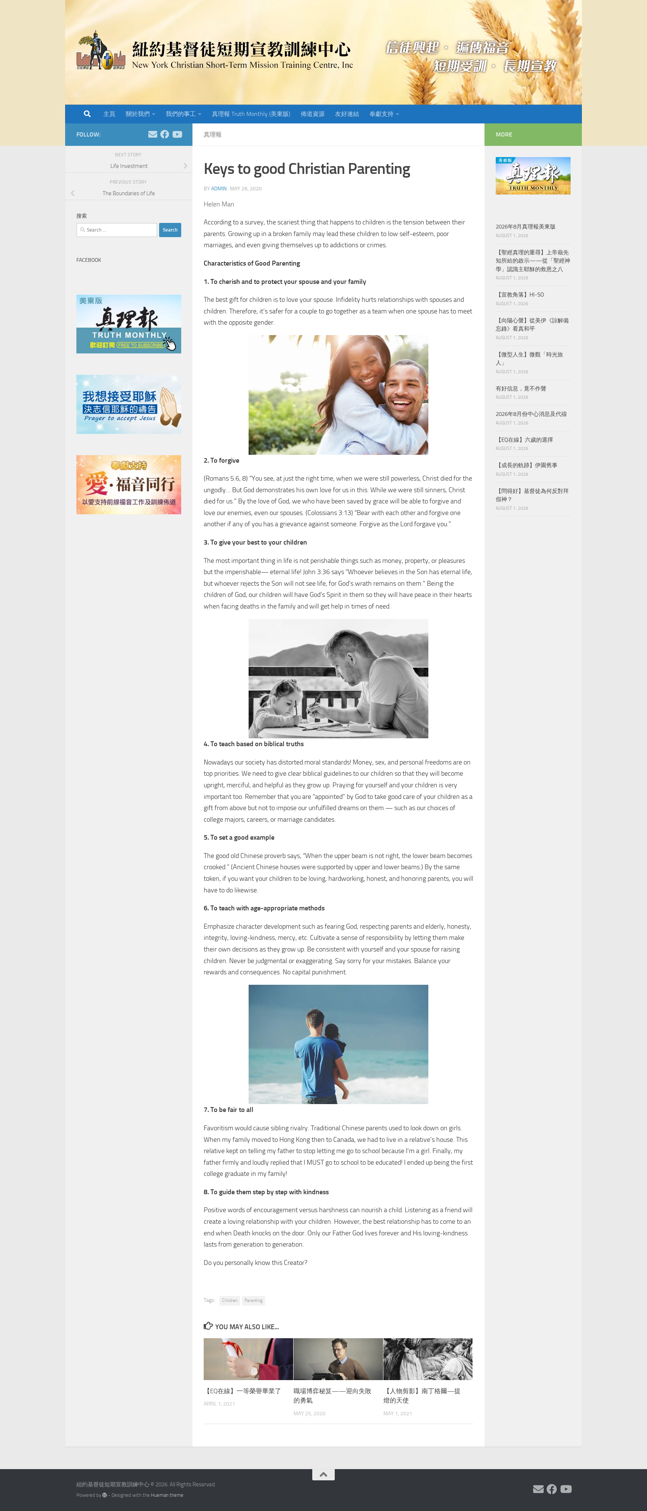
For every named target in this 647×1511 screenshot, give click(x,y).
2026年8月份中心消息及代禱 (531, 414)
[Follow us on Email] (152, 134)
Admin (219, 189)
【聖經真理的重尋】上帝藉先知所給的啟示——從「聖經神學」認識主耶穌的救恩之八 (533, 261)
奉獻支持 (382, 113)
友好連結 (347, 113)
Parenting (253, 1300)
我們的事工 (181, 113)
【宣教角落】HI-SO (520, 294)
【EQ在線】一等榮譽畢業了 (242, 1391)
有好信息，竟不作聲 (521, 388)
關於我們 (138, 113)
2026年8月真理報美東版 (526, 226)
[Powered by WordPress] (104, 1495)
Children (229, 1300)
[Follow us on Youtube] (176, 134)
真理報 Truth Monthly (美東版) (251, 113)
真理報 (213, 134)
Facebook (88, 260)
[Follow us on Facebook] (164, 134)
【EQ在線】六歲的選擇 (524, 439)
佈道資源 (313, 113)
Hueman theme (167, 1495)
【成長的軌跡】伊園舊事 (527, 465)
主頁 (109, 113)
